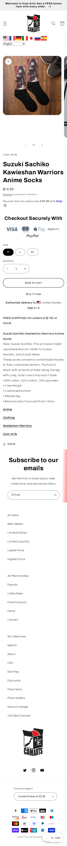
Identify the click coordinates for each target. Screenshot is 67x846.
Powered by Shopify (41, 837)
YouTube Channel (18, 715)
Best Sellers (15, 524)
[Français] (12, 38)
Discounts (14, 680)
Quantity (8, 261)
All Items (13, 515)
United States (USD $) (31, 796)
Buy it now (33, 294)
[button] (5, 23)
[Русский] (38, 38)
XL (32, 252)
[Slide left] (25, 145)
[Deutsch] (19, 38)
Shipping (7, 194)
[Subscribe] (55, 495)
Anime (7, 409)
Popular (12, 584)
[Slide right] (42, 145)
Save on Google (17, 706)
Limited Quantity (18, 541)
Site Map (13, 671)
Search (12, 645)
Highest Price (16, 559)
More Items (14, 689)
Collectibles (15, 593)
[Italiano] (25, 38)
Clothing (9, 417)
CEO (10, 663)
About (11, 654)
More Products (17, 602)
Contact (12, 619)
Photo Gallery (16, 698)
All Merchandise (17, 576)
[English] (6, 38)
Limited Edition (17, 532)
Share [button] (11, 444)
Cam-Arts (10, 433)
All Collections (16, 636)
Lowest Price (15, 550)
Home (11, 611)
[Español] (44, 38)
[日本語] (31, 38)
